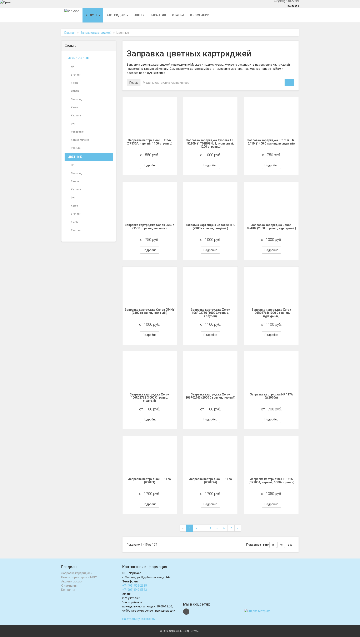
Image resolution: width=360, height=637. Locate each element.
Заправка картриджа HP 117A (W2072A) (210, 480)
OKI (73, 123)
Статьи (178, 15)
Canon (75, 91)
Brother (75, 74)
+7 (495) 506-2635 (134, 585)
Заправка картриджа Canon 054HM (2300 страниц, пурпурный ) (271, 226)
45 (281, 544)
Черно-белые (78, 58)
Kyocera (76, 115)
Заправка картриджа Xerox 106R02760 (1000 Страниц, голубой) (210, 313)
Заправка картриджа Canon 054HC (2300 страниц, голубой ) (210, 226)
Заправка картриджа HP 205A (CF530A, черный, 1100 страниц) (149, 141)
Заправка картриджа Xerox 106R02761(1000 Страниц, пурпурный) (271, 313)
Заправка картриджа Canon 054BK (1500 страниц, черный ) (149, 226)
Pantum (75, 148)
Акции (139, 15)
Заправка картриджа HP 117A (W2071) (149, 480)
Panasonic (77, 131)
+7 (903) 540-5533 (134, 589)
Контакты (293, 6)
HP (72, 66)
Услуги (92, 15)
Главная (69, 32)
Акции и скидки (71, 581)
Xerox (74, 107)
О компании (199, 15)
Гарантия (158, 15)
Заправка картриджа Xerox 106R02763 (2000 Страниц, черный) (210, 396)
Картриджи (116, 15)
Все (290, 544)
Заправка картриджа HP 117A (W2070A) (271, 396)
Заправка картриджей (95, 32)
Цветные (75, 156)
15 (273, 544)
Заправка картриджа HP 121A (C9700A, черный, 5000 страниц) (271, 480)
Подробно (149, 165)
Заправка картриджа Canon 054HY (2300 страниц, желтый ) (149, 311)
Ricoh (74, 82)
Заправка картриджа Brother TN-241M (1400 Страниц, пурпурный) (271, 141)
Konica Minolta (80, 139)
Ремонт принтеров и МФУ (79, 577)
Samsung (76, 99)
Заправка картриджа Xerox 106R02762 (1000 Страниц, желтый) (149, 398)
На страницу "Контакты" (139, 619)
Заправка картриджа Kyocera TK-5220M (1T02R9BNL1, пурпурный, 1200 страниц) (210, 143)
